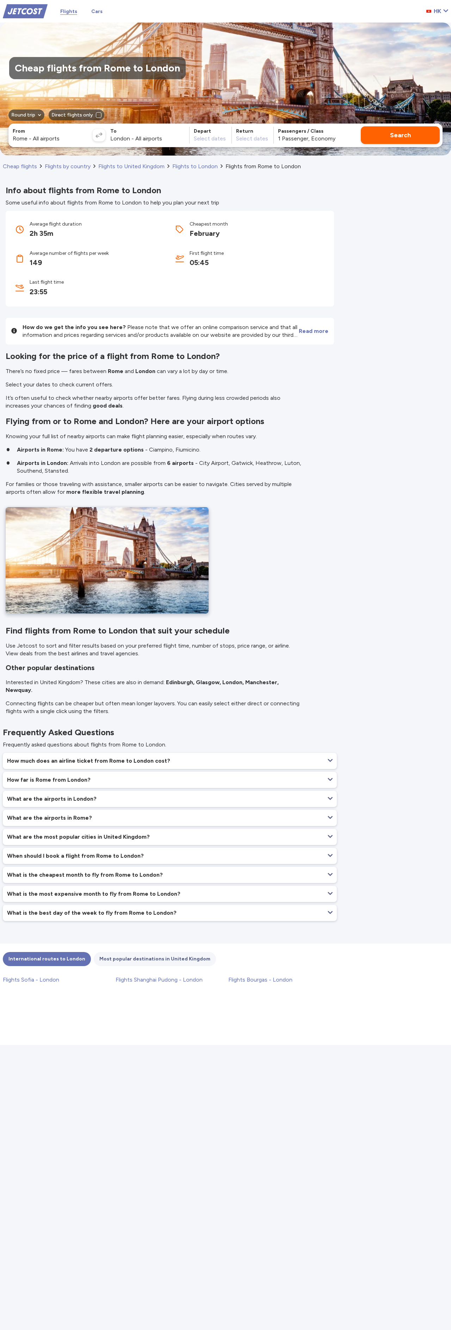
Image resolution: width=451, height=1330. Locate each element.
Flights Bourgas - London (260, 979)
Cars (97, 11)
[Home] (25, 10)
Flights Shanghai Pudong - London (159, 979)
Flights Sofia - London (31, 979)
